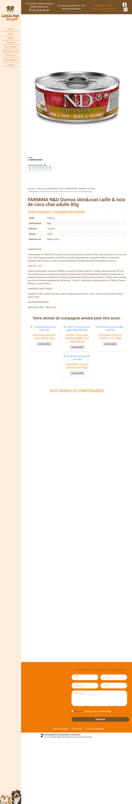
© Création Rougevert (95, 729)
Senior (56, 239)
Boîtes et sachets (87, 188)
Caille (49, 233)
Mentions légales (60, 729)
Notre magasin (10, 60)
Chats (10, 33)
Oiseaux (10, 38)
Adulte (50, 239)
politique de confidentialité (98, 711)
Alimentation (71, 188)
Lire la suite (44, 344)
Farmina (51, 228)
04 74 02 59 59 (40, 10)
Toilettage (10, 55)
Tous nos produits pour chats (50, 188)
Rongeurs (10, 42)
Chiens (10, 29)
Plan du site (77, 729)
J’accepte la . (93, 711)
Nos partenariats (10, 51)
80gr (49, 223)
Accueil (31, 188)
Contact (10, 64)
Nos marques (10, 46)
